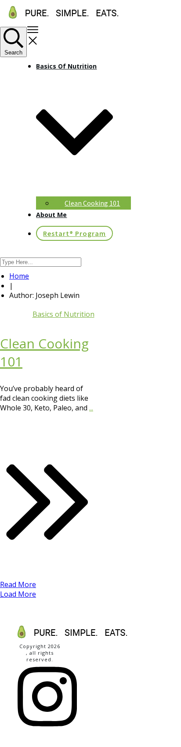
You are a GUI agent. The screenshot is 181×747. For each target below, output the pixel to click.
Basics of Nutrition (63, 314)
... (91, 408)
